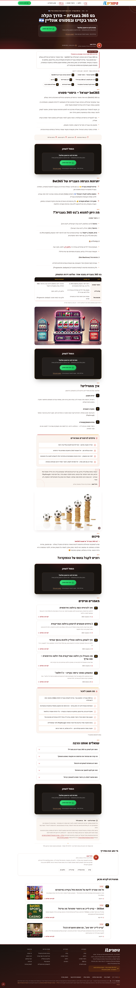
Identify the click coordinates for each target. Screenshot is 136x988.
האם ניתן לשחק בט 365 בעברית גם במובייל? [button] (83, 749)
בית (87, 11)
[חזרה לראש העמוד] (3, 984)
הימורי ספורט (71, 3)
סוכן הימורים (52, 3)
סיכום (54, 79)
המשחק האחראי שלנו (63, 838)
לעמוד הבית (107, 977)
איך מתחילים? (66, 79)
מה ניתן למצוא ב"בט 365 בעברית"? (86, 79)
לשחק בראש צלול (70, 34)
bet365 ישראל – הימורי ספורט (87, 75)
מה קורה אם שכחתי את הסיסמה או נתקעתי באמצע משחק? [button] (78, 756)
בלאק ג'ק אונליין (45, 959)
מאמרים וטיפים (67, 84)
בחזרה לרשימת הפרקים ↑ (94, 735)
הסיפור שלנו (87, 977)
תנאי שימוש (28, 959)
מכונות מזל (47, 961)
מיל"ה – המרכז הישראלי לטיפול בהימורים (53, 835)
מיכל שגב (93, 44)
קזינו (85, 3)
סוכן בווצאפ (22, 3)
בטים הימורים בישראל (44, 953)
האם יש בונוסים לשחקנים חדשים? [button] (86, 763)
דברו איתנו (29, 956)
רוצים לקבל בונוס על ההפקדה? (87, 84)
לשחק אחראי (28, 964)
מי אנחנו (29, 953)
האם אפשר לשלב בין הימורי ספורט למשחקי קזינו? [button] (81, 777)
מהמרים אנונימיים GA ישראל (86, 838)
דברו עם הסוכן (47, 29)
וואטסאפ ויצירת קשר (75, 977)
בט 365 (61, 3)
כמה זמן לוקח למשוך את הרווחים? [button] (86, 770)
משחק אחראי (64, 977)
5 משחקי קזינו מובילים (44, 964)
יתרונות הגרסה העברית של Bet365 (62, 75)
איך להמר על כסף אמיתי (43, 956)
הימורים (66, 961)
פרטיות (30, 961)
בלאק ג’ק (67, 247)
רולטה (79, 3)
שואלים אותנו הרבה (51, 84)
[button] (68, 326)
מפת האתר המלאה (97, 977)
